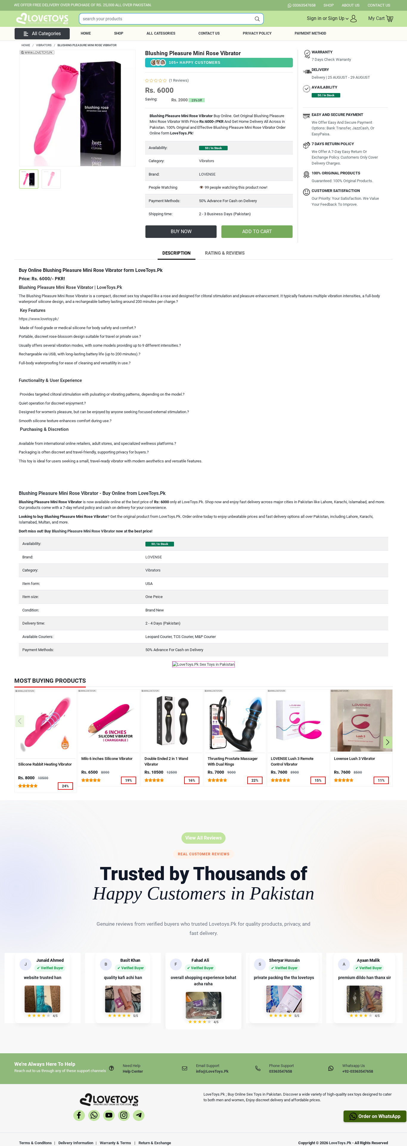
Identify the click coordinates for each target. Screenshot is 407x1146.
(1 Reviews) (179, 80)
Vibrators (206, 161)
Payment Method (310, 33)
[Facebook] (79, 1116)
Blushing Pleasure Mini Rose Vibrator (83, 531)
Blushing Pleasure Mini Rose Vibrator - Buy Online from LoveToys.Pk (92, 493)
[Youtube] (109, 1116)
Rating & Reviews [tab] (225, 253)
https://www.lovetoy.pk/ (39, 319)
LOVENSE (207, 174)
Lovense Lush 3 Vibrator (354, 758)
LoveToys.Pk (340, 1143)
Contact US (379, 5)
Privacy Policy (257, 33)
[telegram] (139, 1116)
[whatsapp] (94, 1116)
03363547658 (304, 5)
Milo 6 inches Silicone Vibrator (107, 758)
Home (86, 33)
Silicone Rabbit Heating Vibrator (45, 764)
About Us (351, 5)
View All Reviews (203, 838)
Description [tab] (176, 253)
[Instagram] (124, 1116)
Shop (329, 5)
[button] (332, 18)
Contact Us (209, 33)
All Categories (161, 33)
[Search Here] (257, 18)
